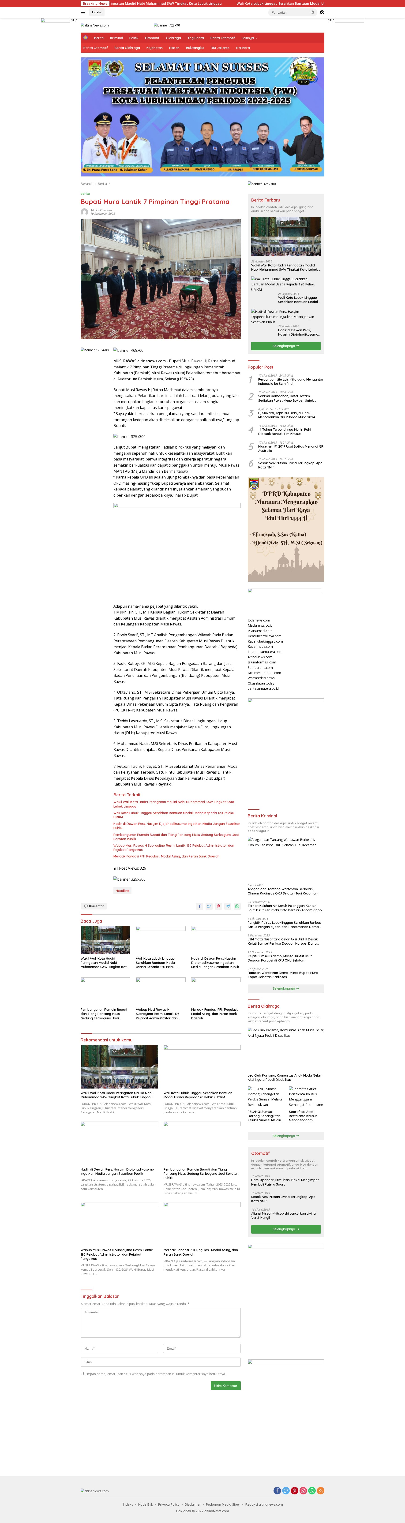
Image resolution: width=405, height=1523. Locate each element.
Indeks (97, 12)
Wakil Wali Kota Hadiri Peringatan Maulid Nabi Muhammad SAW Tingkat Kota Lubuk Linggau (173, 804)
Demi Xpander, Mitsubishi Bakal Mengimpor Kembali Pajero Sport (285, 1182)
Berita (99, 38)
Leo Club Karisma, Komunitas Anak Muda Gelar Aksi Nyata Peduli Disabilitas (284, 1077)
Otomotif (152, 38)
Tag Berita (196, 38)
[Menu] (84, 12)
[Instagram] (303, 1491)
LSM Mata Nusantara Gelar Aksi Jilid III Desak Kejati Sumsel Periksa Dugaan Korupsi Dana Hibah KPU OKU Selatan (283, 941)
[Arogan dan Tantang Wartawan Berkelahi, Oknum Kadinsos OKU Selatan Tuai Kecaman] (286, 858)
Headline (122, 891)
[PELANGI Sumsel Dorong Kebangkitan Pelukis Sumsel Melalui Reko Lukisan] (265, 1097)
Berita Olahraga (127, 48)
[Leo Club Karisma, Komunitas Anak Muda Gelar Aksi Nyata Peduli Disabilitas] (286, 1049)
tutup (74, 20)
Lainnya (248, 38)
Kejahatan (154, 48)
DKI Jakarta (220, 48)
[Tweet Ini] (209, 906)
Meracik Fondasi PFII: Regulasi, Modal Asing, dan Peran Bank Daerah (166, 856)
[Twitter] (286, 1491)
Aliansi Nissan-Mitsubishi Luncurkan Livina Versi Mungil (283, 1215)
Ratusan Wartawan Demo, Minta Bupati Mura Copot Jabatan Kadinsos (283, 974)
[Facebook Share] (199, 906)
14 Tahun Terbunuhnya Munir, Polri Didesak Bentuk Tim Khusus (284, 431)
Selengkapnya (284, 346)
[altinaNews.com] (95, 25)
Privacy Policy (169, 1504)
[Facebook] (277, 1491)
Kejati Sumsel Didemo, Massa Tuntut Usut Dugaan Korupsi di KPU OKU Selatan (280, 958)
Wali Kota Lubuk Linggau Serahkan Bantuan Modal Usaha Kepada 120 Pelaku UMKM (238, 3)
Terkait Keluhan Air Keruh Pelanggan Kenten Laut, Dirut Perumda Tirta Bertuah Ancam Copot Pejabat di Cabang (285, 908)
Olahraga (173, 38)
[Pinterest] (294, 1491)
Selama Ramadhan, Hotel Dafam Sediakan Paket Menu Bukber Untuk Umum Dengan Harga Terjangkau (286, 398)
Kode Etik (145, 1504)
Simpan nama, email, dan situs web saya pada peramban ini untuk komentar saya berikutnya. (155, 1374)
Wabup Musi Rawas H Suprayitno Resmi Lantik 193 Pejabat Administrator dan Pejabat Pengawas (173, 847)
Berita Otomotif (222, 38)
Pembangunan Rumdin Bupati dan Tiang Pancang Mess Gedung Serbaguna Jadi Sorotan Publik (176, 837)
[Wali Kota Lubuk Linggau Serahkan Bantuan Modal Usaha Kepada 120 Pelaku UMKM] (161, 940)
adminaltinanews (101, 210)
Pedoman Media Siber (223, 1504)
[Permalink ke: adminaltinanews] (84, 212)
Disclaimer (193, 1504)
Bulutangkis (195, 48)
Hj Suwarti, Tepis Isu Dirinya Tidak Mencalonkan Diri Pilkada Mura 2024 (286, 415)
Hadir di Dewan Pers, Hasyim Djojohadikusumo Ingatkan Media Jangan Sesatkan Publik (176, 826)
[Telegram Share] (227, 906)
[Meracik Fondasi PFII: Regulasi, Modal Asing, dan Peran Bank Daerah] (216, 991)
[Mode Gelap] (322, 12)
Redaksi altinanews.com (264, 1504)
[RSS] (320, 1491)
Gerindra (243, 48)
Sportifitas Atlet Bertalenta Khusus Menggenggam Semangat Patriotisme (306, 1116)
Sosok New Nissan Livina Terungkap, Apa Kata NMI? (290, 465)
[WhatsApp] (312, 1491)
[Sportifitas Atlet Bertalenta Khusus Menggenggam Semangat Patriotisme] (306, 1097)
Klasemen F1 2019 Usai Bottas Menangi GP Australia (290, 448)
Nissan (174, 48)
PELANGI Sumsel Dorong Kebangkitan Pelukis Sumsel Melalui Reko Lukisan (265, 1116)
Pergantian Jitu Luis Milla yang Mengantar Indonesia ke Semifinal (290, 381)
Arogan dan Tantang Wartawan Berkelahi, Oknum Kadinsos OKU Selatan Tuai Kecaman (283, 891)
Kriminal (116, 38)
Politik (134, 38)
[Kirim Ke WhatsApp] (237, 906)
